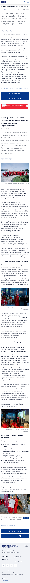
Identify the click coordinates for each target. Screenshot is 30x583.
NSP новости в (14, 93)
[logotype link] (5, 2)
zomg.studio (5, 580)
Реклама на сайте (17, 556)
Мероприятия (18, 561)
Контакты (5, 556)
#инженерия (4, 88)
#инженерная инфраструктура (19, 88)
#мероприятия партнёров (8, 526)
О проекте (5, 559)
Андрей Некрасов (5, 9)
